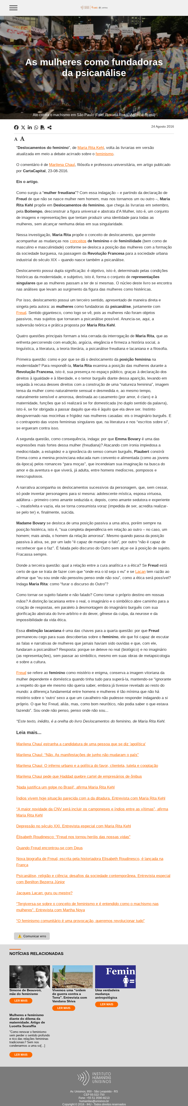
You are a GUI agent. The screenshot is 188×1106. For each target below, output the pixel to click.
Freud (21, 313)
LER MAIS (21, 1000)
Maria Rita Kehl (90, 148)
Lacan (140, 571)
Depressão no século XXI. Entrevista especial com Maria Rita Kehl (73, 826)
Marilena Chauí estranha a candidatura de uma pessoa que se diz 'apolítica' (81, 744)
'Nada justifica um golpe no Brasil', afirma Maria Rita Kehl (65, 787)
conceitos (78, 241)
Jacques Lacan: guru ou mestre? (44, 893)
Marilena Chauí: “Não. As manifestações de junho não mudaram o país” (77, 755)
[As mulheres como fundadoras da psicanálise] (49, 127)
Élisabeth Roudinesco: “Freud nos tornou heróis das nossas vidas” (73, 837)
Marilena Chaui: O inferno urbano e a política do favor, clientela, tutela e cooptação (87, 765)
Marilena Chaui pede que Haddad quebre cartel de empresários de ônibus (79, 776)
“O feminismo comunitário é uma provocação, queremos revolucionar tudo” (80, 921)
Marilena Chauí (62, 165)
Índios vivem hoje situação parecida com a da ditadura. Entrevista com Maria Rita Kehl (90, 798)
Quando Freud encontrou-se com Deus (49, 848)
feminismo (104, 154)
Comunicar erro (32, 936)
